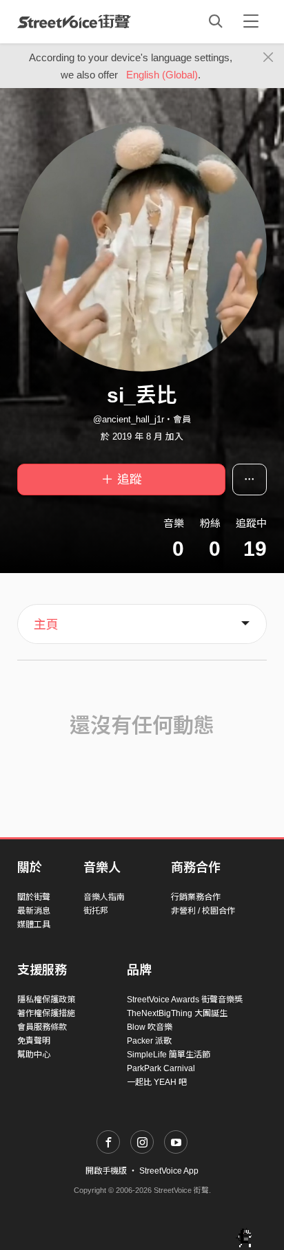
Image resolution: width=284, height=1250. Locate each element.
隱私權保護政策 (46, 999)
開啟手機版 (106, 1171)
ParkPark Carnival (161, 1068)
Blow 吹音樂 (149, 1027)
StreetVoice (74, 21)
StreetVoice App (169, 1171)
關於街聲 (33, 897)
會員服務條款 (42, 1027)
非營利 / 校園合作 (203, 911)
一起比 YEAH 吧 (157, 1082)
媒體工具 (33, 924)
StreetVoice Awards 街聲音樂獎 (185, 999)
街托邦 (95, 911)
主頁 (46, 625)
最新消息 (33, 911)
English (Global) (162, 74)
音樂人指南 (104, 897)
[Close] (268, 58)
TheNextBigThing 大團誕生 (177, 1013)
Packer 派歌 (149, 1041)
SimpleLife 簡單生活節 (168, 1054)
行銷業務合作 (196, 897)
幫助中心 (33, 1054)
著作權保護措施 (46, 1013)
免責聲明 (33, 1041)
